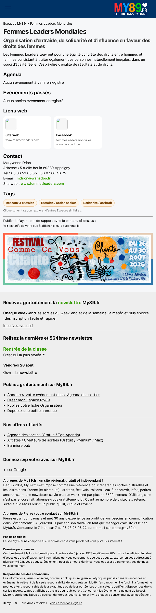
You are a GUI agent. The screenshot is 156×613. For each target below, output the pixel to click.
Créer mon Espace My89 (28, 400)
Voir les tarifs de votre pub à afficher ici (29, 225)
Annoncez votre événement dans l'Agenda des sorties (53, 395)
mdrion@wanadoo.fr (34, 178)
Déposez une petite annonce (32, 410)
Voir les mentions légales (66, 603)
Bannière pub (18, 445)
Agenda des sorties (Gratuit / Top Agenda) (43, 435)
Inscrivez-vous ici (18, 326)
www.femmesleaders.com (42, 184)
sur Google (16, 470)
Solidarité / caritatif (97, 203)
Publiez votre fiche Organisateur (35, 405)
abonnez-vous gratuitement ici (59, 499)
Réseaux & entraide (20, 203)
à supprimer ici (70, 225)
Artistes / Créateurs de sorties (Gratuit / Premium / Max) (55, 440)
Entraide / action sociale (59, 203)
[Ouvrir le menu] (8, 9)
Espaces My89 (14, 23)
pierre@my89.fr (124, 528)
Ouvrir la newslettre (20, 372)
